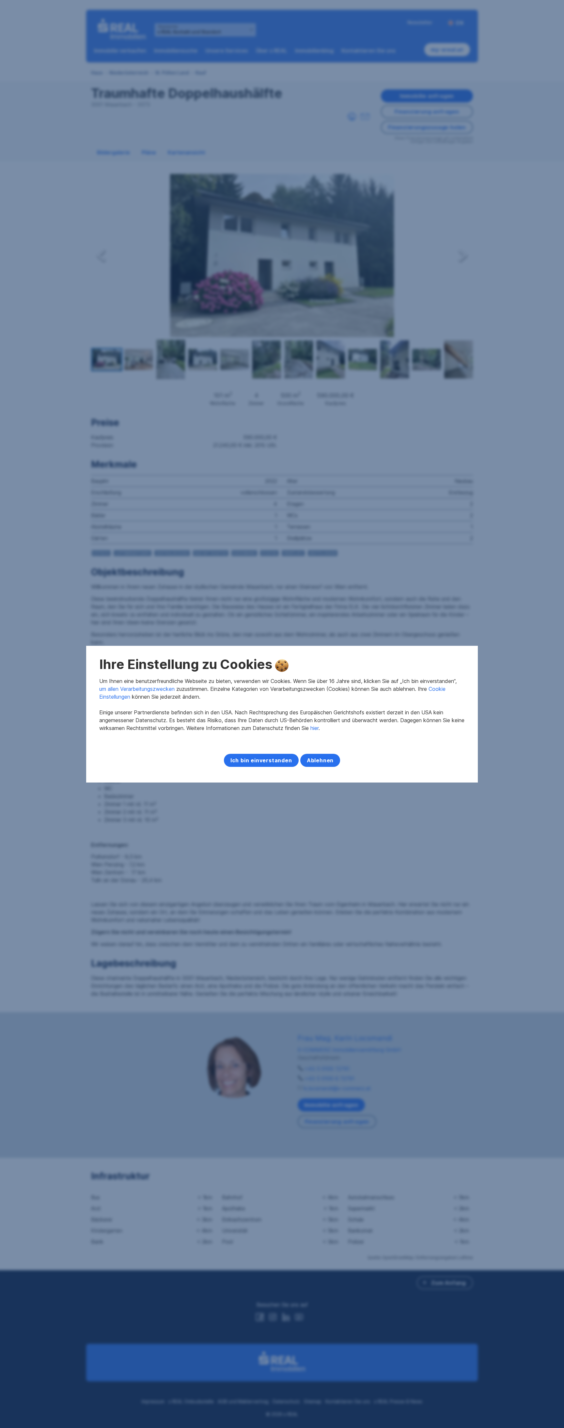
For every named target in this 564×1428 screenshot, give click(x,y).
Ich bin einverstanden (261, 760)
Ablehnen (320, 760)
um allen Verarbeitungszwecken (137, 689)
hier (314, 728)
